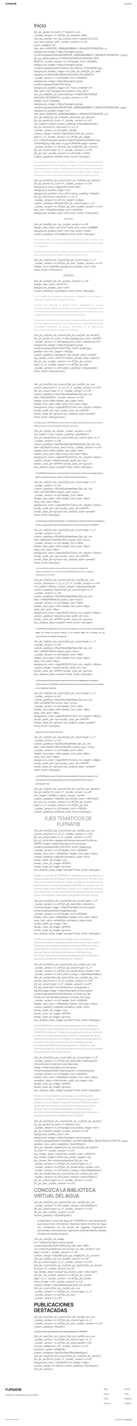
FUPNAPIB (10, 3)
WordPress (128, 1419)
